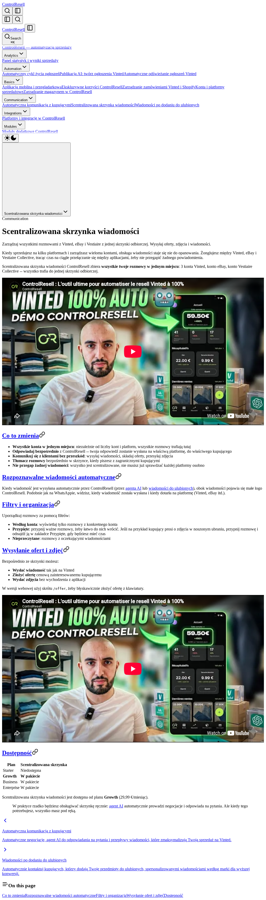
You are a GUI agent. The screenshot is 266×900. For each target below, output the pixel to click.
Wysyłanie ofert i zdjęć (32, 550)
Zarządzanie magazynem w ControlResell (57, 91)
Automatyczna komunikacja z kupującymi (36, 105)
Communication (16, 100)
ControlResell (13, 4)
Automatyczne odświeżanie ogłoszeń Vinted (160, 74)
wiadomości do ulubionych (171, 488)
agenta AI (133, 488)
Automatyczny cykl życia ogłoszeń (30, 74)
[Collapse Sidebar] (7, 19)
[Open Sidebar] (17, 11)
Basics (9, 82)
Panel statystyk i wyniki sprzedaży (30, 60)
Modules (10, 126)
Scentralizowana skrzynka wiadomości (103, 105)
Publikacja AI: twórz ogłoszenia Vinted (91, 74)
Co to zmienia (20, 435)
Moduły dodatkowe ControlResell (30, 131)
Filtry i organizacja (28, 504)
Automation (12, 69)
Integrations (13, 113)
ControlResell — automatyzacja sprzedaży (37, 47)
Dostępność (17, 752)
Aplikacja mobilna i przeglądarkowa (32, 87)
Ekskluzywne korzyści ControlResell (92, 87)
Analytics (11, 55)
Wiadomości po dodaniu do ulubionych (167, 105)
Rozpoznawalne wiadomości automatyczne (58, 477)
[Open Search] (7, 11)
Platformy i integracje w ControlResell (33, 118)
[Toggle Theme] (10, 138)
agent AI (116, 806)
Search (15, 40)
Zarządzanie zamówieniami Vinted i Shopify (158, 87)
